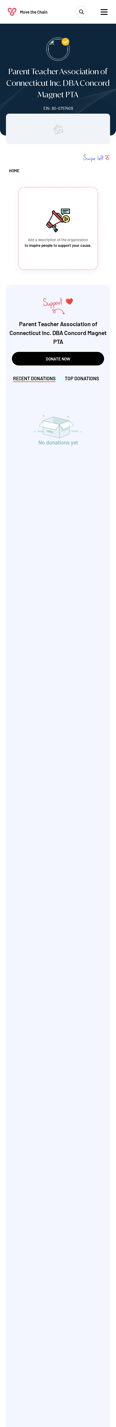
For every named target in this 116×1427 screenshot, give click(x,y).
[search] (81, 12)
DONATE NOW (58, 358)
